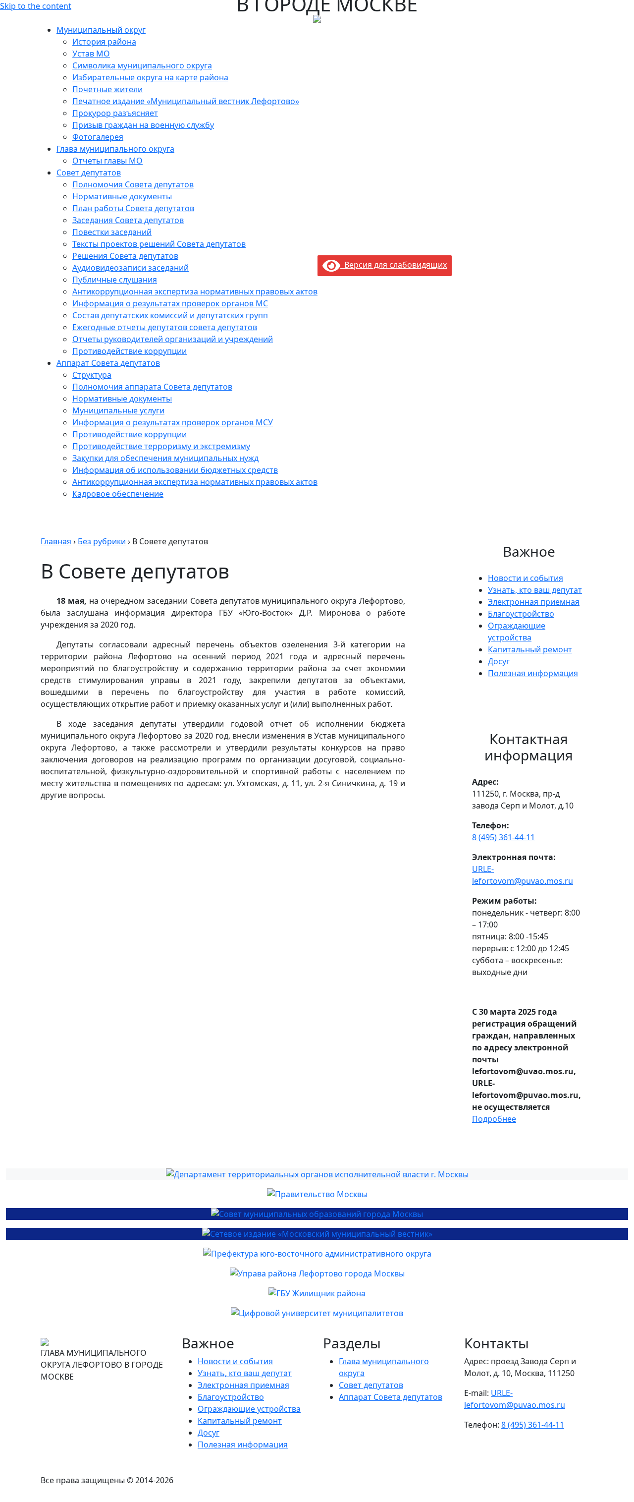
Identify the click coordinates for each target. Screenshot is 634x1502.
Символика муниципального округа (142, 65)
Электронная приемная (534, 601)
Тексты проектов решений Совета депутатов (159, 243)
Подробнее (494, 1118)
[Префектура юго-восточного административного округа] (317, 1254)
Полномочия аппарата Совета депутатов (152, 386)
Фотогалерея (97, 136)
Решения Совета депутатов (125, 255)
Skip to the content (35, 5)
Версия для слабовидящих (393, 264)
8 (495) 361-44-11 (503, 837)
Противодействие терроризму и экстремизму (161, 446)
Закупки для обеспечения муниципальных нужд (165, 458)
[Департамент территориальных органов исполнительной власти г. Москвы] (317, 1174)
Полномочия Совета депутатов (133, 184)
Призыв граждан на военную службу (143, 124)
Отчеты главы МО (107, 160)
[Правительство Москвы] (317, 1194)
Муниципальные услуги (118, 410)
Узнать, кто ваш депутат (535, 589)
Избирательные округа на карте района (150, 77)
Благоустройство (521, 613)
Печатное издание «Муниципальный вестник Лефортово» (185, 101)
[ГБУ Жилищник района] (317, 1293)
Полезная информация (533, 673)
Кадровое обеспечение (117, 493)
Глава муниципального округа (115, 148)
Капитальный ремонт (530, 649)
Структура (91, 374)
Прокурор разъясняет (115, 113)
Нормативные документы (122, 196)
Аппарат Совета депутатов (108, 362)
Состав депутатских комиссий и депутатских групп (170, 315)
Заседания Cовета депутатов (128, 220)
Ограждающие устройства (249, 1408)
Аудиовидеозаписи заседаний (130, 267)
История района (104, 41)
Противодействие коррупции (129, 351)
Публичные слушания (114, 279)
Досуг (499, 661)
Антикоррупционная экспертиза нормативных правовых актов (194, 291)
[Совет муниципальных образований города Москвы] (317, 1214)
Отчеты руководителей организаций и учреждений (172, 339)
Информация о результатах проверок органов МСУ (172, 422)
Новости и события (525, 578)
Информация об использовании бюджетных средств (175, 469)
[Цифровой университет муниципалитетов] (317, 1313)
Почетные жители (107, 89)
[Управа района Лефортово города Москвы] (317, 1273)
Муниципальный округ (101, 29)
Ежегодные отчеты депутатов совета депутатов (164, 327)
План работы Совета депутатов (133, 208)
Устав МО (91, 53)
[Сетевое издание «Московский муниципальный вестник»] (317, 1234)
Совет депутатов (88, 172)
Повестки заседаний (112, 232)
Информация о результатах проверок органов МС (170, 303)
